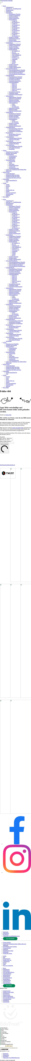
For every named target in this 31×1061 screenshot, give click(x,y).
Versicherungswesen (14, 168)
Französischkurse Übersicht (15, 76)
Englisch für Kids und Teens (13, 176)
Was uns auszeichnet (11, 192)
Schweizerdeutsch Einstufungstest (17, 74)
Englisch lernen (6, 991)
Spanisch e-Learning (14, 123)
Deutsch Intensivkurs (14, 18)
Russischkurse (9, 132)
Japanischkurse (9, 141)
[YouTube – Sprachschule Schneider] (17, 901)
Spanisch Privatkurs (13, 116)
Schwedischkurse (10, 145)
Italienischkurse (9, 96)
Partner (7, 191)
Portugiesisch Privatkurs (14, 130)
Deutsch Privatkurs (13, 16)
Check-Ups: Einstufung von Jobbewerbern (16, 361)
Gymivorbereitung (10, 173)
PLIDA (14, 105)
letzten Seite (8, 415)
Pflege (10, 162)
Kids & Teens (6, 172)
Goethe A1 (14, 21)
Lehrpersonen (6, 961)
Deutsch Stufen (12, 40)
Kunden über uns (10, 190)
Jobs (7, 181)
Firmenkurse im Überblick (12, 151)
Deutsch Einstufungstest (14, 41)
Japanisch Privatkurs (14, 143)
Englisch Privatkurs (13, 46)
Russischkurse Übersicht (15, 134)
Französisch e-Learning (14, 91)
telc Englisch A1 (16, 51)
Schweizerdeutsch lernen (9, 997)
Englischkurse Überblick (15, 236)
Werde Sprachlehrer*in (11, 180)
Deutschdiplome (13, 19)
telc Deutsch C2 (16, 36)
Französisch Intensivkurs (15, 81)
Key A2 (14, 52)
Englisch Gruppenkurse (14, 45)
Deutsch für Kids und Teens (12, 175)
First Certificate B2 (16, 55)
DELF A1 (14, 83)
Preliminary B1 (15, 53)
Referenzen (8, 171)
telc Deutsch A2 (16, 25)
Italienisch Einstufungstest (15, 111)
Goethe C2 (14, 34)
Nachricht (2, 437)
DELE (13, 120)
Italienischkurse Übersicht (15, 97)
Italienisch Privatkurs (14, 100)
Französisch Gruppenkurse (15, 78)
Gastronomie (12, 161)
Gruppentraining (13, 156)
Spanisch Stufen (13, 124)
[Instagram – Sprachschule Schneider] (17, 872)
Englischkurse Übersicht (15, 44)
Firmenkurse (6, 1000)
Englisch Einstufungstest (15, 67)
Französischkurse (10, 75)
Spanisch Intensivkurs (14, 117)
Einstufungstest (9, 194)
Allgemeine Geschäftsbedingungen (11, 936)
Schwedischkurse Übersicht (15, 146)
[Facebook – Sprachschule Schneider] (17, 844)
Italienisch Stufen (13, 109)
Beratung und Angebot (11, 153)
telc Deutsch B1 (16, 27)
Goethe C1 (14, 31)
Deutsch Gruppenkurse (14, 15)
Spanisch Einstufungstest (15, 126)
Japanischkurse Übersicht (15, 142)
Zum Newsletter (10, 938)
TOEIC (14, 60)
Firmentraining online (8, 950)
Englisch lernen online (8, 992)
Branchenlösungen (10, 160)
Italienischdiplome (13, 102)
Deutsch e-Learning (13, 37)
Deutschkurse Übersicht (14, 14)
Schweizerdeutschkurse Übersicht (17, 70)
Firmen (4, 150)
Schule (4, 183)
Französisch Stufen (13, 93)
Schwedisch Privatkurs (14, 147)
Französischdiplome (14, 82)
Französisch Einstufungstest (15, 94)
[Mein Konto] (0, 2)
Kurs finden (6, 196)
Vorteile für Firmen (7, 953)
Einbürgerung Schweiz (14, 38)
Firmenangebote (10, 154)
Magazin (8, 195)
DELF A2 (14, 85)
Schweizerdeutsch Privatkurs (16, 72)
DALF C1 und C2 (16, 89)
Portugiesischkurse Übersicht (16, 128)
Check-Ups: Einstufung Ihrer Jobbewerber (16, 169)
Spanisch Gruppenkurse (14, 115)
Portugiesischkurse (10, 127)
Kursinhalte (12, 149)
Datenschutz (6, 933)
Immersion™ (12, 158)
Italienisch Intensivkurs (14, 101)
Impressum (5, 932)
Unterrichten (6, 179)
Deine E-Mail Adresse (5, 441)
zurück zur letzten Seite (17, 427)
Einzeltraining (12, 157)
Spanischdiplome (13, 119)
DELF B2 (14, 87)
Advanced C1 (15, 56)
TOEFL (14, 61)
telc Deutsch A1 (16, 22)
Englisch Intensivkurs (14, 48)
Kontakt (8, 186)
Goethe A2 (14, 23)
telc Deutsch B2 (16, 30)
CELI (13, 104)
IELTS (13, 63)
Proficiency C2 (15, 57)
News (7, 187)
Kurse (4, 6)
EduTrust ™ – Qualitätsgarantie (13, 8)
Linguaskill (14, 59)
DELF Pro (14, 90)
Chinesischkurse (10, 136)
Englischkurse (9, 42)
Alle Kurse (8, 11)
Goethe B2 (14, 29)
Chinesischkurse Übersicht (15, 138)
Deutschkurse (9, 12)
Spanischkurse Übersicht (15, 113)
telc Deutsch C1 (16, 33)
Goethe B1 (14, 26)
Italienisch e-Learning (14, 108)
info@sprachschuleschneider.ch (7, 465)
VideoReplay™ (9, 7)
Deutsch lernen (6, 995)
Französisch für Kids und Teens (13, 177)
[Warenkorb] (2, 2)
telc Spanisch (15, 121)
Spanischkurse (9, 112)
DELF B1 (14, 86)
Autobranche (12, 166)
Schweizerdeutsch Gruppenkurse (17, 71)
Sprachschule (6, 1001)
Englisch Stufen (13, 66)
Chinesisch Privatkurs (14, 139)
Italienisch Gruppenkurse (15, 98)
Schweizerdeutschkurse (11, 68)
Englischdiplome (13, 49)
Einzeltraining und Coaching (10, 946)
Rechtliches (6, 934)
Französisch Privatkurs (14, 79)
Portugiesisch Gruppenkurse (15, 131)
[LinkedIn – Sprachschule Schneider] (17, 929)
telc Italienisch (15, 106)
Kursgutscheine (9, 10)
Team (7, 188)
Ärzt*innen (11, 164)
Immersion (5, 949)
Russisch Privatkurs (13, 135)
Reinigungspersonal (13, 165)
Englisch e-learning (13, 64)
